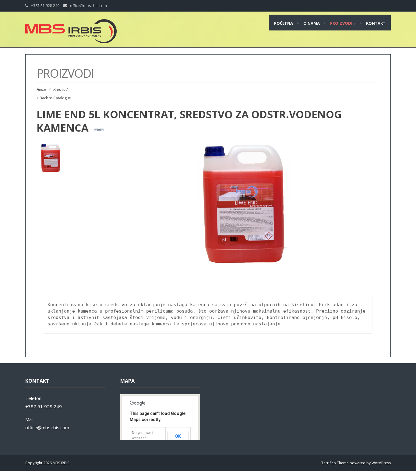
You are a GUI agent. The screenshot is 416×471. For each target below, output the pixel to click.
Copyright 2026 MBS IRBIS (47, 463)
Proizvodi (343, 23)
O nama (311, 23)
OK (178, 436)
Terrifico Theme (335, 463)
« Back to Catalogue (54, 98)
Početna (283, 23)
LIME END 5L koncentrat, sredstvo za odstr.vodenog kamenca (189, 121)
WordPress (381, 463)
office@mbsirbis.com (88, 5)
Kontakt (376, 23)
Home (41, 89)
